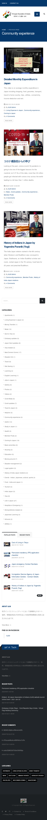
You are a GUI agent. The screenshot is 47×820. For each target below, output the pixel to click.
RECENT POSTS (25, 535)
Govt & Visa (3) (10, 334)
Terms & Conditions (30, 811)
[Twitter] (6, 811)
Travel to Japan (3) (11, 408)
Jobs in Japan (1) (10, 380)
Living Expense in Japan (14, 110)
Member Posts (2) (11, 436)
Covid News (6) (10, 399)
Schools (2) (8, 519)
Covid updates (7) (11, 403)
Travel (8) (8, 362)
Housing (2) (9, 450)
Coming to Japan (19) (12, 440)
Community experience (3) (14, 417)
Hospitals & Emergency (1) (14, 505)
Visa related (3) (10, 348)
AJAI (8, 635)
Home (4, 30)
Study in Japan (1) (11, 426)
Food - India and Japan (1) (14, 482)
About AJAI (6, 606)
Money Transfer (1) (11, 324)
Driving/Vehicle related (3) (13, 510)
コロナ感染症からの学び (17, 161)
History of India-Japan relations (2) (16, 473)
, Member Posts (27, 277)
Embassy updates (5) (12, 338)
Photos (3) (8, 389)
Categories (6, 766)
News (8, 192)
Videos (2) (8, 394)
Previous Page (14, 30)
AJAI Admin (12, 107)
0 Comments (10, 116)
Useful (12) (8, 422)
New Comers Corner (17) (13, 352)
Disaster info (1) (10, 357)
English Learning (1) (12, 375)
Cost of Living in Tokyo (20, 542)
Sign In (4, 3)
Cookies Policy (20, 814)
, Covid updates (15, 192)
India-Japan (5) (10, 491)
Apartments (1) (10, 315)
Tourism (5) (8, 487)
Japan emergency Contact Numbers (25, 564)
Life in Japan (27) (11, 501)
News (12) (8, 329)
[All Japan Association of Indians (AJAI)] (16, 13)
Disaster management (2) (13, 464)
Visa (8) (7, 496)
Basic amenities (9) (11, 445)
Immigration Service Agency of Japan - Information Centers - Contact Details (26, 575)
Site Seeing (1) (10, 366)
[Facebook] (2, 811)
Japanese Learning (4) (12, 515)
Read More (8, 120)
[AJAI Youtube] (9, 811)
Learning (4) (9, 371)
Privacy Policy (8, 814)
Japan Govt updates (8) (13, 343)
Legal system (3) (10, 468)
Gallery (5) (8, 385)
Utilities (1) (8, 524)
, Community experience (31, 110)
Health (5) (8, 431)
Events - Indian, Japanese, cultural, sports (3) (20, 477)
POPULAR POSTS (9, 535)
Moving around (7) (11, 459)
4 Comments (10, 283)
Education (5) (9, 454)
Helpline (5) (9, 413)
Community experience (14, 277)
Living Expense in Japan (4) (14, 320)
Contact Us (14, 3)
